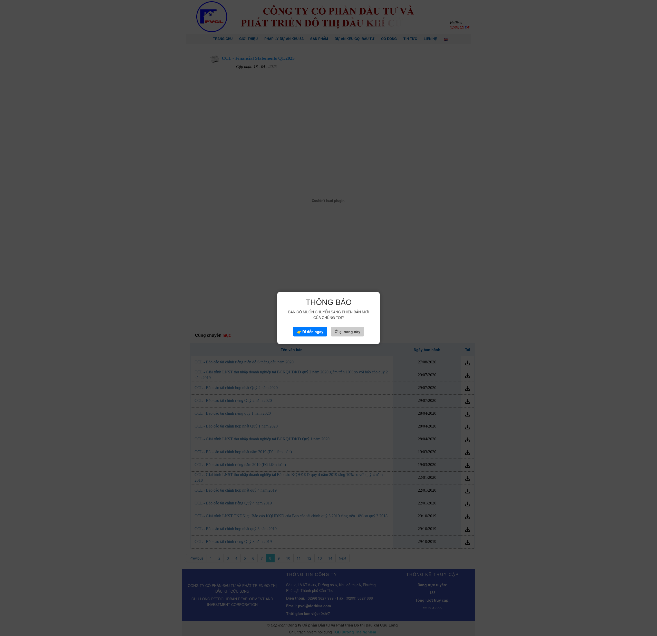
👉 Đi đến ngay (310, 331)
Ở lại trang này (347, 331)
